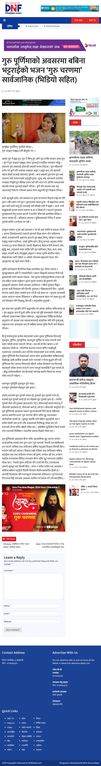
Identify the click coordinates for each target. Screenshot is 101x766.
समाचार (39, 732)
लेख (23, 750)
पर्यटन (9, 750)
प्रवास (24, 723)
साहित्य (38, 745)
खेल (8, 741)
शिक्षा (38, 727)
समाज (38, 736)
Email (7, 613)
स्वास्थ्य (39, 750)
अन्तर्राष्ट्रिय (11, 732)
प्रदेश (23, 718)
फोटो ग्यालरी (26, 727)
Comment (9, 570)
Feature (10, 723)
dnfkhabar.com (35, 763)
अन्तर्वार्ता (10, 736)
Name (7, 606)
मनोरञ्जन (25, 741)
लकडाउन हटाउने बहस (53, 26)
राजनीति (25, 745)
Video (9, 727)
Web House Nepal (91, 763)
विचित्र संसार (41, 723)
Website (7, 621)
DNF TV (92, 20)
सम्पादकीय (40, 741)
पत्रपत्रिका (10, 745)
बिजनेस (24, 732)
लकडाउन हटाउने (33, 26)
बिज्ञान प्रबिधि (27, 736)
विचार (38, 718)
